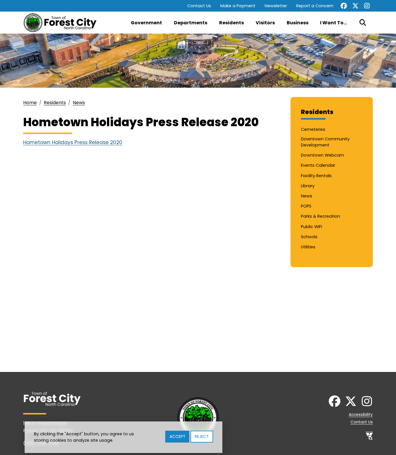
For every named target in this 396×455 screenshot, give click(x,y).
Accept (177, 436)
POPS (306, 206)
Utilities (308, 247)
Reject (202, 436)
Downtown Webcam (322, 155)
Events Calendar (318, 165)
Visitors (265, 22)
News (79, 102)
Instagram (367, 6)
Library (308, 186)
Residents (231, 22)
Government (146, 22)
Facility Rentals (316, 176)
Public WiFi (311, 227)
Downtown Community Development (325, 142)
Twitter (355, 6)
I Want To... (333, 22)
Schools (309, 237)
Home (30, 102)
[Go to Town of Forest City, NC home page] (62, 22)
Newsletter (276, 6)
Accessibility (361, 414)
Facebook (344, 6)
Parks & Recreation (320, 216)
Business (297, 22)
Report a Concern (314, 6)
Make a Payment (237, 6)
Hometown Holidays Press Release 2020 (72, 142)
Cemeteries (313, 129)
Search (363, 22)
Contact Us (199, 6)
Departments (190, 22)
